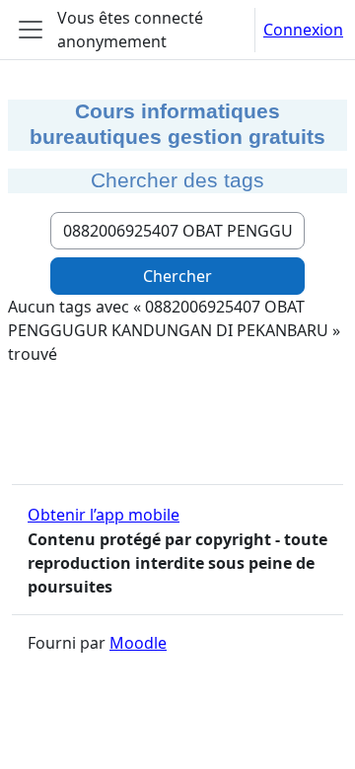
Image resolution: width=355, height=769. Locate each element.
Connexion (303, 29)
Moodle (138, 643)
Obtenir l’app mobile (103, 514)
